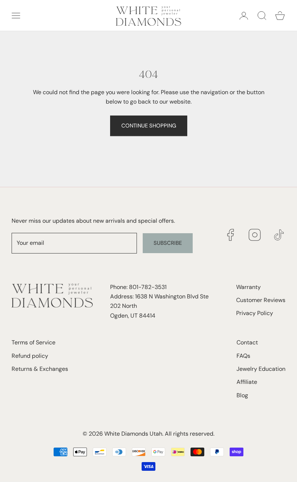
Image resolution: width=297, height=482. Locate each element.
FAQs (243, 356)
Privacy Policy (254, 313)
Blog (242, 395)
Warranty (248, 287)
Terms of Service (33, 342)
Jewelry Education (261, 369)
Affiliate (247, 382)
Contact (247, 342)
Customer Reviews (260, 300)
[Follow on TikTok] (279, 235)
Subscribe (168, 243)
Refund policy (30, 356)
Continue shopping (148, 125)
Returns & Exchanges (40, 369)
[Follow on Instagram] (254, 235)
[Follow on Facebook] (230, 235)
